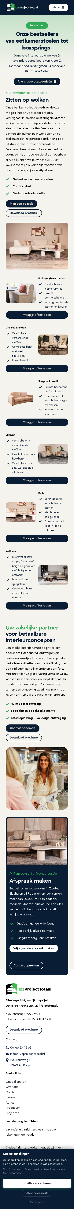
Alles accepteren (37, 1183)
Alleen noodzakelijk (37, 1193)
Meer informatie (13, 1172)
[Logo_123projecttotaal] (23, 3)
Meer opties (37, 1202)
